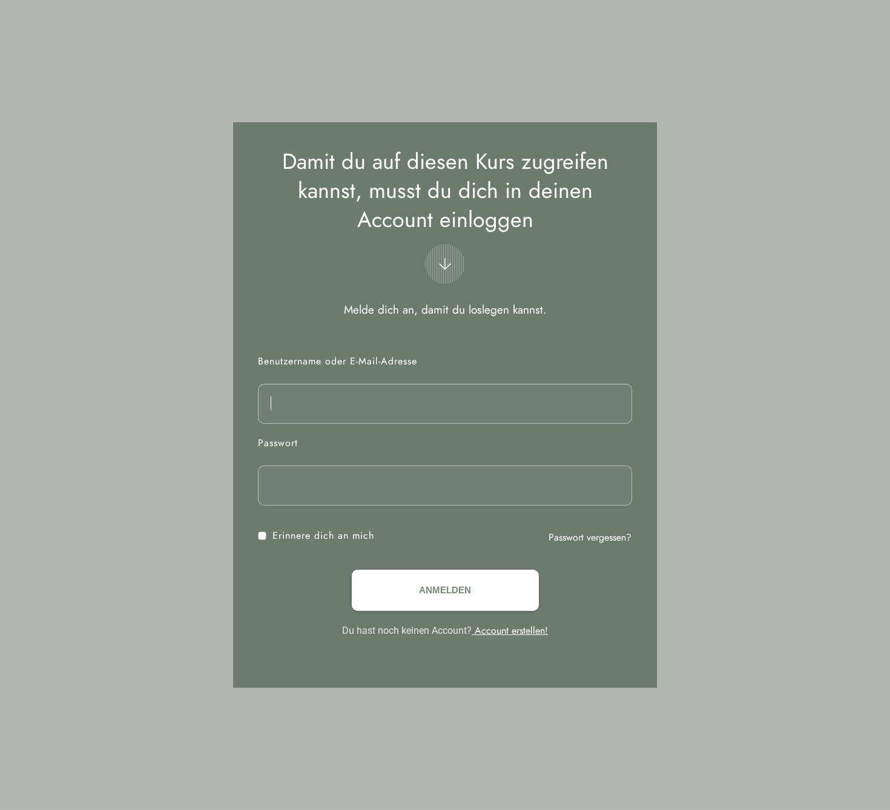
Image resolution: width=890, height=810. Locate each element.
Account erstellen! (510, 630)
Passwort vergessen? (590, 537)
